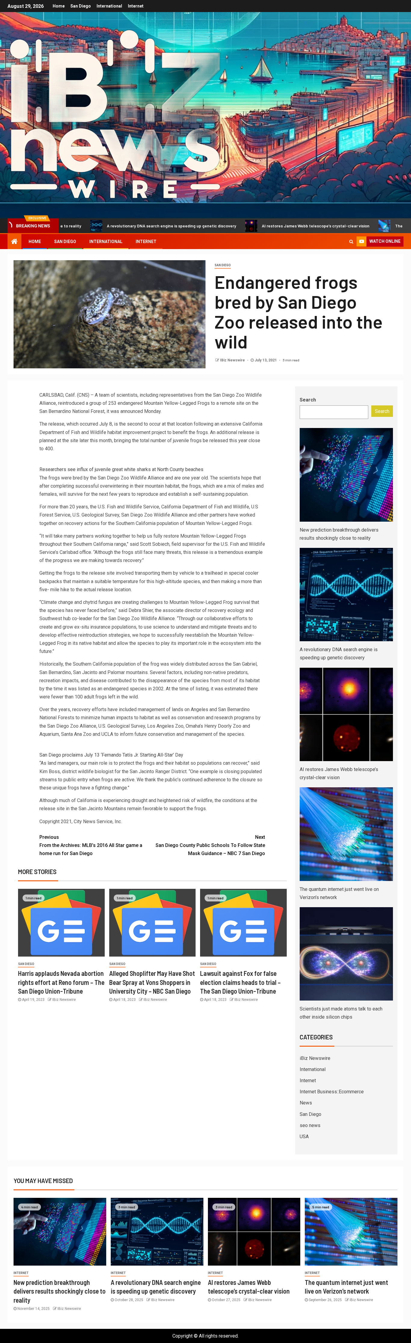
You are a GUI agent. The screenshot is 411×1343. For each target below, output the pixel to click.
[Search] (351, 241)
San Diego (80, 6)
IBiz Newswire (233, 360)
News (306, 1103)
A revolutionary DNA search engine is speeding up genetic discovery (119, 225)
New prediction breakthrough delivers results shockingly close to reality (60, 1291)
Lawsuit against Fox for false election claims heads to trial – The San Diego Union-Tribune (240, 982)
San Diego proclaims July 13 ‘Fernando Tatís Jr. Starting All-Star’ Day (111, 755)
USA (304, 1136)
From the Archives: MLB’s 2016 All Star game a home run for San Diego (90, 845)
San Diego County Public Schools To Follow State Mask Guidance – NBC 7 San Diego (210, 845)
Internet (136, 6)
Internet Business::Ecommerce (332, 1092)
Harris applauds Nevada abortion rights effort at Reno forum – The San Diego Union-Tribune (61, 982)
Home (59, 6)
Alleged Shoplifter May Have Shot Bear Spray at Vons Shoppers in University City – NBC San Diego (152, 982)
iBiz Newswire (315, 1058)
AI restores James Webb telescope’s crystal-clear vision (264, 225)
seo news (310, 1125)
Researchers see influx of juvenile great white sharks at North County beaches (121, 469)
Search (308, 400)
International (109, 6)
